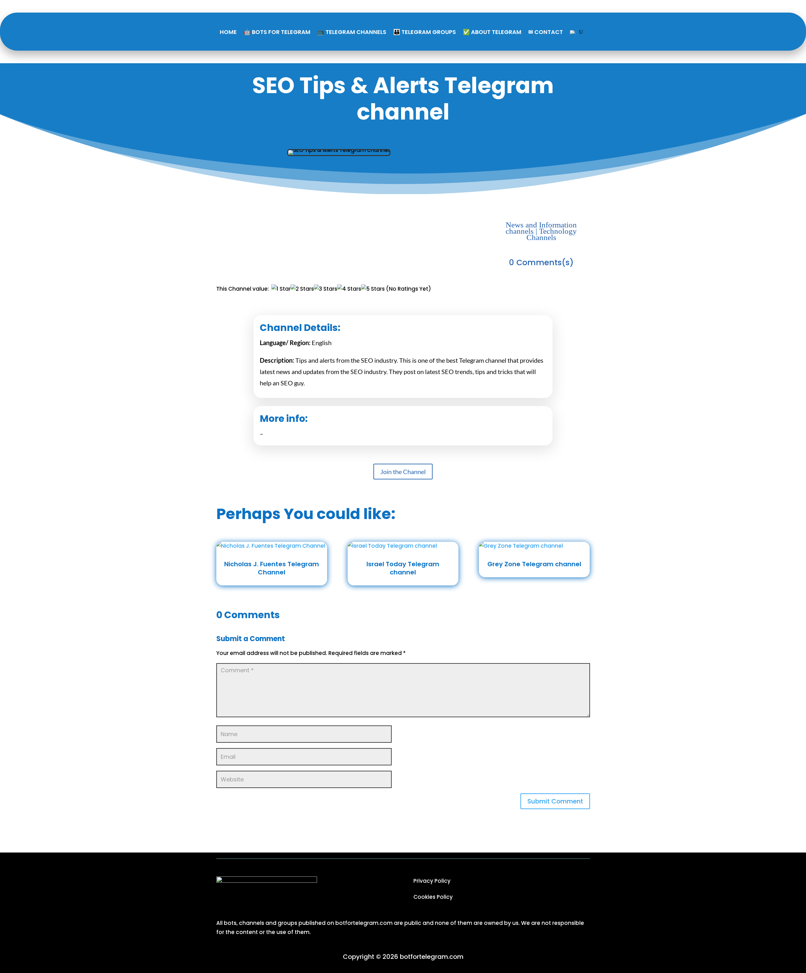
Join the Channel (403, 471)
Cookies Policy (433, 897)
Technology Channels (551, 234)
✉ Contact (545, 32)
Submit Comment (555, 801)
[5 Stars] (373, 289)
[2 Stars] (302, 289)
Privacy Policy (432, 881)
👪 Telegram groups (424, 32)
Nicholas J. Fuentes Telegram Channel (271, 568)
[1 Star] (281, 289)
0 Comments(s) (541, 262)
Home (228, 32)
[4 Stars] (349, 289)
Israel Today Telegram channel (402, 568)
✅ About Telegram (492, 32)
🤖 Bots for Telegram (277, 32)
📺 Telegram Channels (351, 32)
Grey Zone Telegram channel (534, 564)
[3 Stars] (325, 289)
